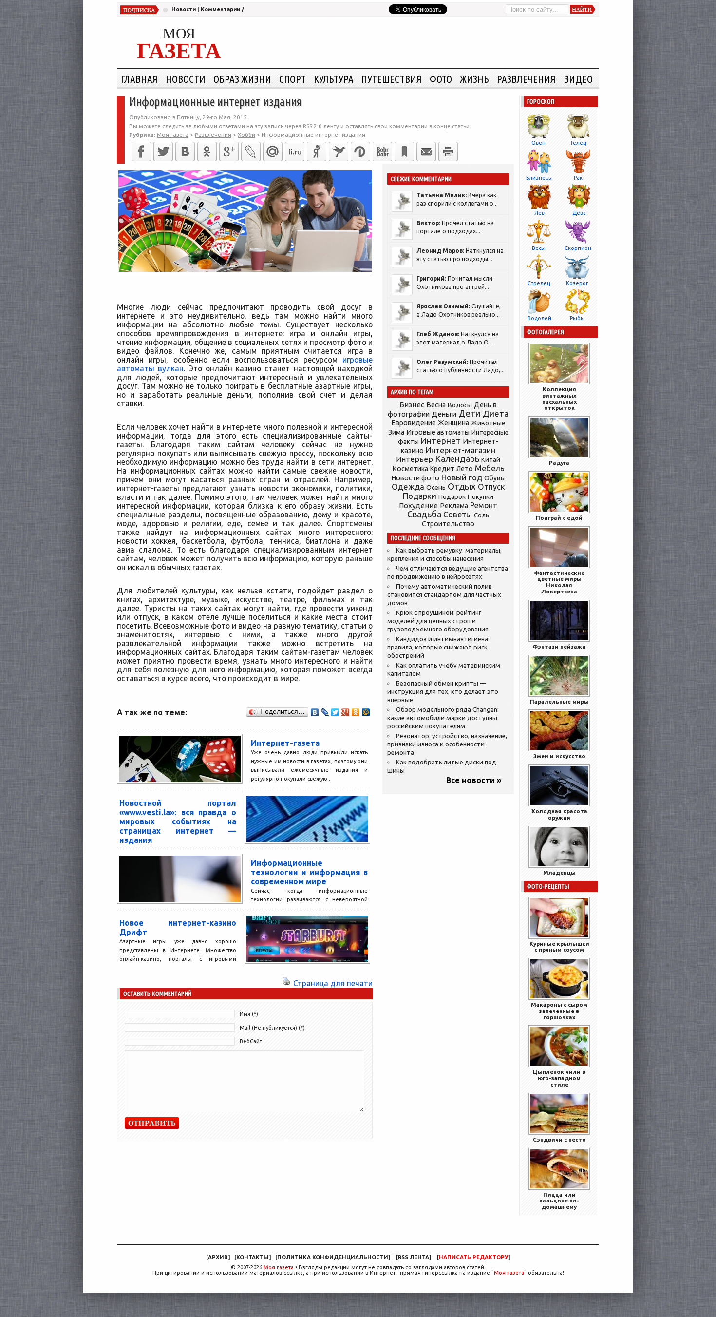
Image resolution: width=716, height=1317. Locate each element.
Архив (218, 1257)
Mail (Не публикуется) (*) (272, 1028)
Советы (457, 514)
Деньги (444, 414)
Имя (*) (249, 1014)
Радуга (559, 462)
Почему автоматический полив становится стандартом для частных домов (444, 595)
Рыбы (577, 318)
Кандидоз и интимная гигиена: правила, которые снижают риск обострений (438, 647)
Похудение (418, 505)
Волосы (460, 405)
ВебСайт (251, 1041)
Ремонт (483, 505)
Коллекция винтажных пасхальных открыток (559, 398)
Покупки (480, 496)
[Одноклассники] (207, 151)
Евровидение (413, 423)
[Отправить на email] (426, 151)
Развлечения (526, 79)
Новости (183, 9)
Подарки (419, 495)
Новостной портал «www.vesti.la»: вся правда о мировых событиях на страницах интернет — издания (177, 821)
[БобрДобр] (382, 151)
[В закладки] (404, 151)
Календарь (457, 458)
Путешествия (391, 79)
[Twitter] (163, 151)
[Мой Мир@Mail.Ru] (273, 151)
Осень (436, 487)
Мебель (490, 468)
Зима (396, 432)
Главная (139, 79)
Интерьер (414, 459)
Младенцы (559, 872)
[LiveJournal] (251, 151)
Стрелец (539, 283)
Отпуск (491, 486)
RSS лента (413, 1257)
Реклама (454, 506)
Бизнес (411, 405)
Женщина (453, 423)
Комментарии (220, 9)
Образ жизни (242, 79)
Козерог (577, 283)
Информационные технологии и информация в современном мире (309, 872)
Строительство (448, 523)
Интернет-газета (285, 743)
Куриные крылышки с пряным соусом (559, 946)
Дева (579, 213)
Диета (496, 413)
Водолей (539, 318)
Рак (578, 178)
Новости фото (415, 478)
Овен (538, 143)
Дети (469, 413)
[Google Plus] (345, 712)
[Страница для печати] (286, 983)
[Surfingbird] (338, 151)
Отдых (462, 486)
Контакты (252, 1257)
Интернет (441, 440)
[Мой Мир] (366, 712)
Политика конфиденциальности (332, 1257)
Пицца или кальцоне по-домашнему (559, 1200)
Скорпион (578, 248)
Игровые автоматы (438, 432)
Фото (441, 79)
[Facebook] (141, 151)
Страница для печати (333, 983)
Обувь (494, 478)
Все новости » (474, 780)
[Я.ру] (316, 151)
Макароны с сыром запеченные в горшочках (559, 1010)
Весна (436, 405)
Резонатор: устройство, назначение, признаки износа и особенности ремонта (447, 744)
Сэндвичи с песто (559, 1139)
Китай (490, 459)
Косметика (410, 469)
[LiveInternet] (294, 151)
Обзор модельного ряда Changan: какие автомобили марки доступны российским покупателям (443, 718)
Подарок (452, 496)
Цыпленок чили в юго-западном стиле (559, 1078)
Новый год (461, 477)
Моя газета (279, 1267)
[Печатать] (448, 151)
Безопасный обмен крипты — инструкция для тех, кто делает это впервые (442, 692)
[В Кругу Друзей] (360, 151)
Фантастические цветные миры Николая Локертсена (559, 582)
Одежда (408, 486)
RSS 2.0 (312, 126)
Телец (578, 143)
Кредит (442, 469)
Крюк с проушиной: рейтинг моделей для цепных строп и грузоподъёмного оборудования (438, 621)
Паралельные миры (559, 701)
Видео (578, 79)
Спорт (292, 79)
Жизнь (474, 79)
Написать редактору (473, 1257)
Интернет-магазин (460, 450)
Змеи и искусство (559, 756)
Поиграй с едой (559, 518)
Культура (334, 79)
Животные (488, 423)
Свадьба (424, 514)
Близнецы (539, 178)
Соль (481, 515)
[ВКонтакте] (185, 151)
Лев (539, 213)
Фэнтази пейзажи (559, 646)
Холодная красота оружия (559, 814)
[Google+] (229, 151)
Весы (539, 248)
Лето (464, 469)
